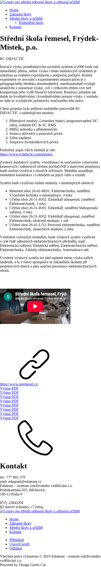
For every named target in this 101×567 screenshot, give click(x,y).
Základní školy (20, 14)
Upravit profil (19, 544)
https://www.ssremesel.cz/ (19, 384)
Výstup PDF (9, 388)
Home (14, 10)
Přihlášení (16, 540)
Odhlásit (15, 548)
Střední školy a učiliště (26, 18)
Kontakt (15, 27)
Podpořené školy (31, 23)
